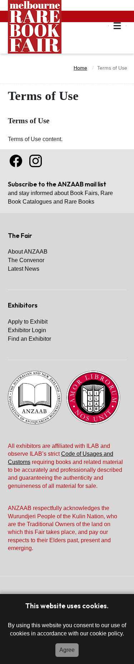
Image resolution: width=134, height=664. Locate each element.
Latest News (23, 269)
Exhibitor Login (27, 330)
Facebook (16, 161)
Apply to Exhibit (28, 322)
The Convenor (26, 260)
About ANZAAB (28, 252)
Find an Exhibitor (29, 339)
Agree (67, 650)
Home (80, 68)
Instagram (35, 161)
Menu (117, 26)
